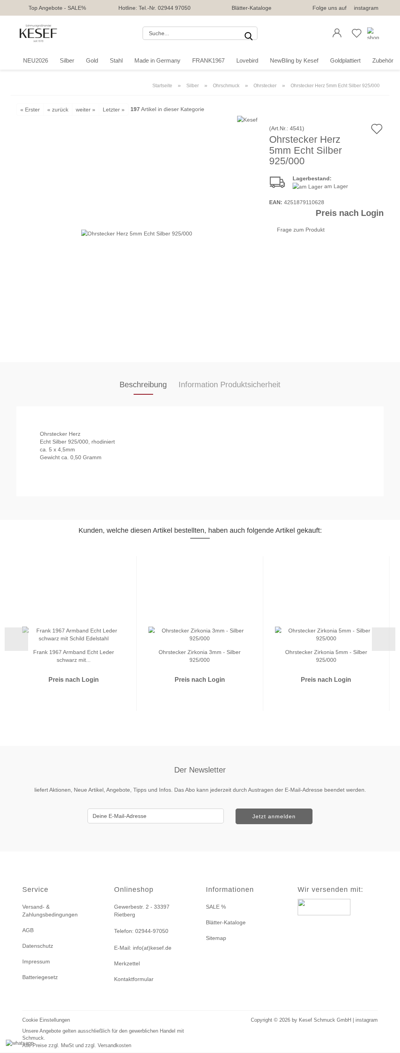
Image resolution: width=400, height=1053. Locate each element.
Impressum (36, 961)
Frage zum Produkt (301, 229)
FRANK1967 (208, 60)
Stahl (116, 60)
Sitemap (216, 938)
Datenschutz (37, 946)
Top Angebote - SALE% (57, 8)
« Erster (30, 109)
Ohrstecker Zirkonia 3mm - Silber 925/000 (200, 655)
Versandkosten (114, 1045)
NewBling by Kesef (294, 60)
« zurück (57, 109)
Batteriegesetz (40, 977)
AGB (28, 930)
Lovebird (247, 60)
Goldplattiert (345, 60)
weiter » (85, 109)
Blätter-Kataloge (251, 8)
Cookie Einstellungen (46, 1020)
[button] (337, 33)
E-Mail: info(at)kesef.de (142, 948)
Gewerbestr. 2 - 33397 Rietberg (142, 911)
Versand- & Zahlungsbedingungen (50, 911)
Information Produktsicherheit (229, 384)
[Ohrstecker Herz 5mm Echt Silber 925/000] (136, 233)
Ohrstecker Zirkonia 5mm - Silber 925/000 (326, 655)
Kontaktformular (134, 979)
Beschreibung (143, 384)
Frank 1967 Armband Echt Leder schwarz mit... (73, 655)
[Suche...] (248, 33)
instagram (366, 8)
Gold (92, 60)
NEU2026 (35, 60)
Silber (67, 60)
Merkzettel (127, 963)
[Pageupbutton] (384, 1042)
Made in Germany (157, 60)
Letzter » (114, 109)
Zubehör (382, 60)
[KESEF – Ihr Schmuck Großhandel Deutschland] (38, 33)
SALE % (216, 907)
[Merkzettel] (356, 33)
